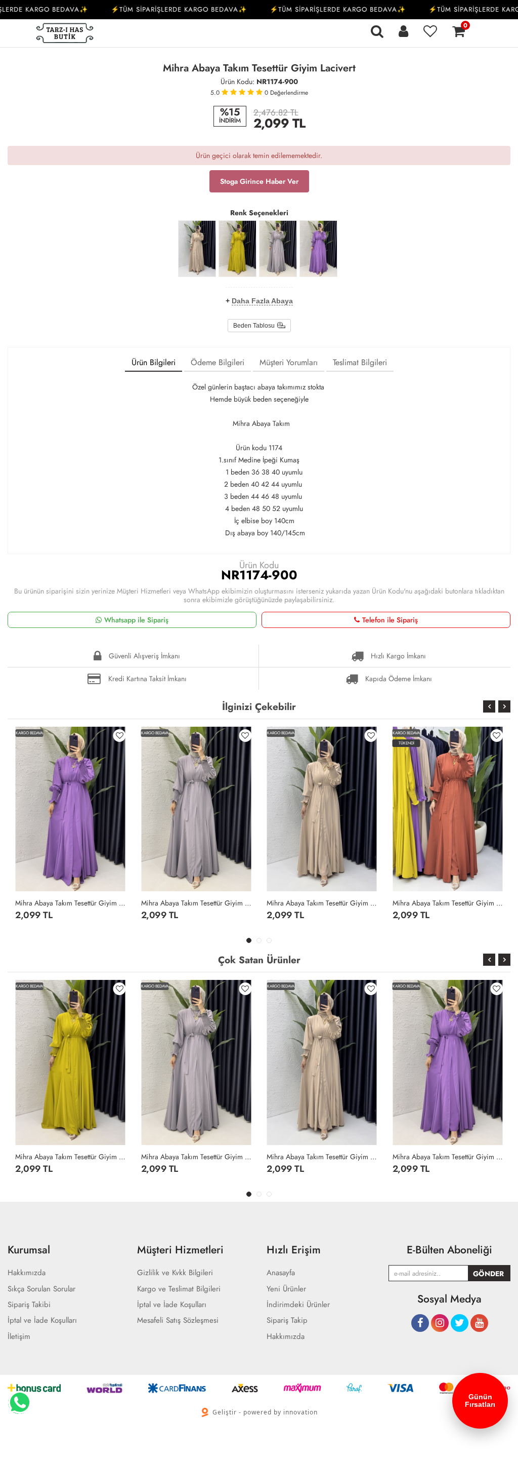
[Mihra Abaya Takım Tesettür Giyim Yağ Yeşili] (237, 248)
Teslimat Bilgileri (360, 362)
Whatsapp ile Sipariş (136, 620)
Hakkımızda (286, 1336)
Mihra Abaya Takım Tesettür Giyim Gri (196, 903)
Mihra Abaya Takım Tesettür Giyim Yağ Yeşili (70, 1157)
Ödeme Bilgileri (217, 362)
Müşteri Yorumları (289, 362)
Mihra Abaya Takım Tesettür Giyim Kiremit (448, 903)
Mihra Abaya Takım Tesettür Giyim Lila (70, 903)
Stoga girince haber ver (259, 181)
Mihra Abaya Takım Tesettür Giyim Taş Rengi (322, 903)
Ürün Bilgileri (154, 362)
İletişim (19, 1336)
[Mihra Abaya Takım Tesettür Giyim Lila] (318, 248)
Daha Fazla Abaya (262, 301)
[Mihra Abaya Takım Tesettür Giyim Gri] (278, 248)
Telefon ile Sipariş (390, 620)
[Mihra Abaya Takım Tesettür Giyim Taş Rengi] (197, 248)
